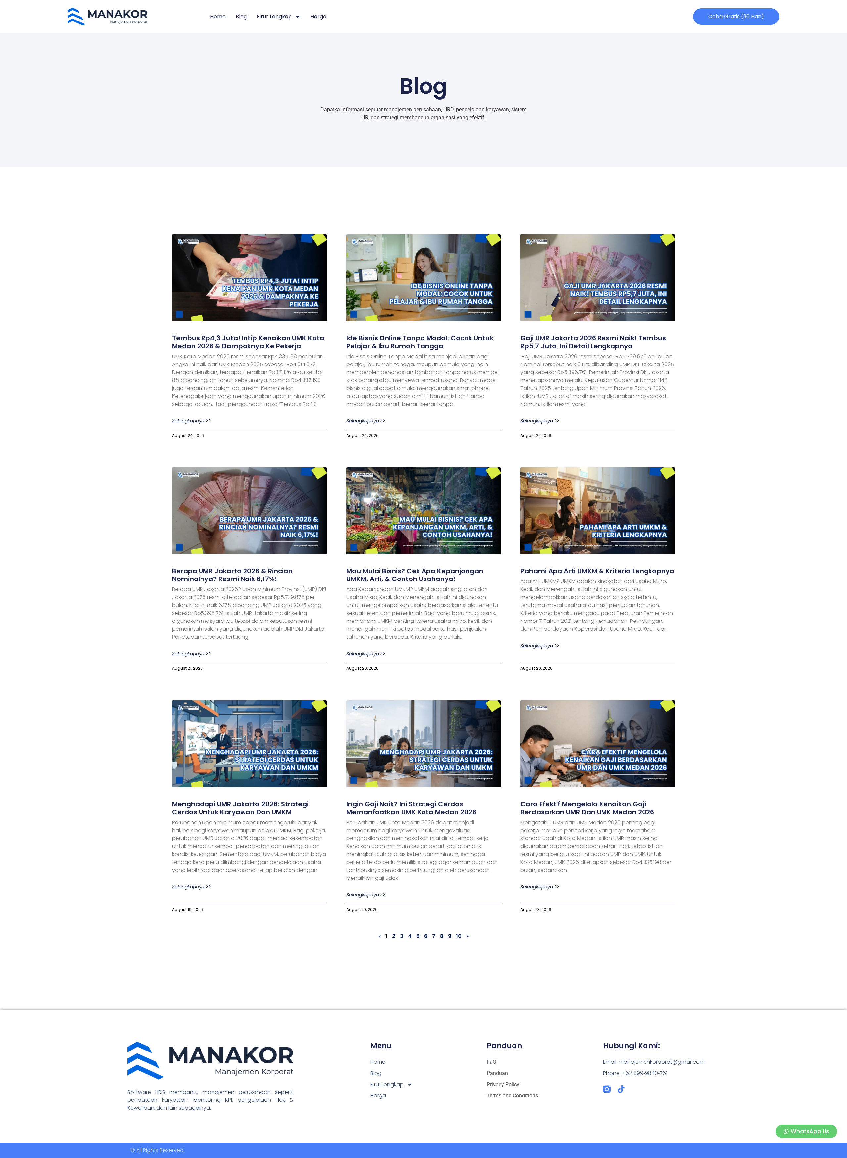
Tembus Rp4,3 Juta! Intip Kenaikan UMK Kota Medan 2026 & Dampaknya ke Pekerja (248, 342)
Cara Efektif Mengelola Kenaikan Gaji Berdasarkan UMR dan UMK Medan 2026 (587, 808)
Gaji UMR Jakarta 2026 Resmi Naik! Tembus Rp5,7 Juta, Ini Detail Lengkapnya (593, 342)
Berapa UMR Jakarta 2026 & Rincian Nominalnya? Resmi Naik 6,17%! (232, 574)
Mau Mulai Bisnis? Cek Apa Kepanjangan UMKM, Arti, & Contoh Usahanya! (414, 574)
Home (218, 16)
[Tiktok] (621, 1089)
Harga (318, 16)
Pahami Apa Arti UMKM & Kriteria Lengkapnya (597, 571)
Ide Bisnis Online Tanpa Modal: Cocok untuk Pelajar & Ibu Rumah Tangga (419, 342)
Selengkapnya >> (191, 420)
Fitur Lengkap (274, 16)
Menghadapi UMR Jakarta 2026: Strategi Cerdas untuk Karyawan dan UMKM (240, 808)
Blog (241, 16)
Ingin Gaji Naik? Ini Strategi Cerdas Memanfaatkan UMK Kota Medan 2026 (411, 808)
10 (459, 936)
